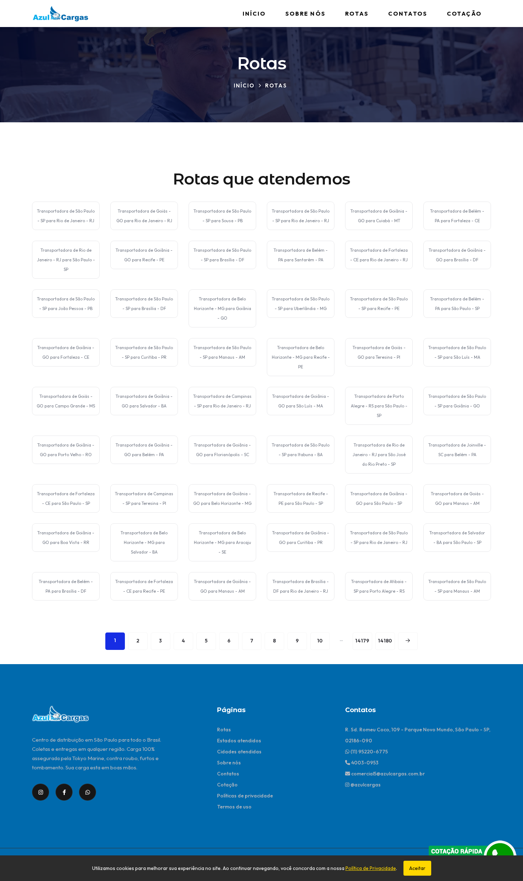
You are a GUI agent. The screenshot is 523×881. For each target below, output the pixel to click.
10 (320, 640)
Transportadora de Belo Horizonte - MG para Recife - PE (301, 357)
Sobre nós (305, 13)
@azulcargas (365, 784)
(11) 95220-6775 (368, 751)
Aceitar (417, 868)
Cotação (464, 13)
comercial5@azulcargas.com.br (387, 773)
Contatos (407, 13)
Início (254, 13)
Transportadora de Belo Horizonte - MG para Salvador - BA (144, 542)
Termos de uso (234, 806)
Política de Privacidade (370, 868)
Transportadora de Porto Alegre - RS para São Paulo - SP (379, 406)
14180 (385, 640)
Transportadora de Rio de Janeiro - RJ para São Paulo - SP (66, 259)
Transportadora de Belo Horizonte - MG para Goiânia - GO (222, 308)
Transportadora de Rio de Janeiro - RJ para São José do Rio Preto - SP (379, 454)
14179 (362, 640)
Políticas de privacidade (245, 795)
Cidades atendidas (239, 751)
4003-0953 (364, 762)
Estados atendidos (239, 740)
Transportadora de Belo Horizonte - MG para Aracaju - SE (222, 542)
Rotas (357, 13)
